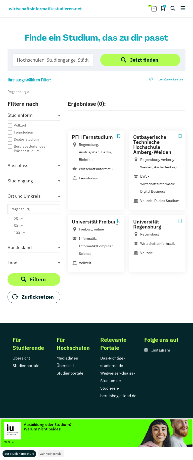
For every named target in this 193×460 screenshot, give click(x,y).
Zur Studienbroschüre (19, 453)
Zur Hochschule (51, 453)
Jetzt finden (144, 59)
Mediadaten (67, 358)
